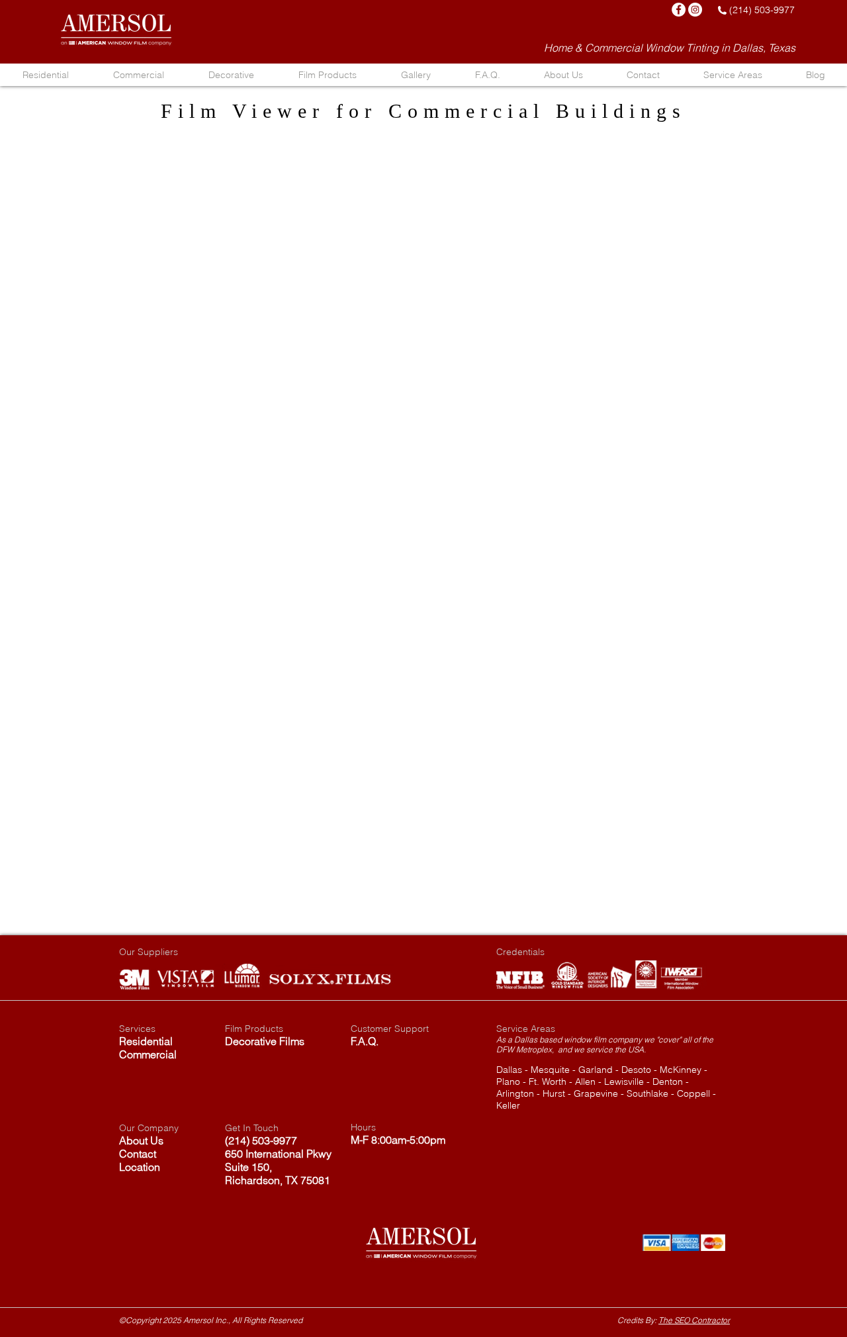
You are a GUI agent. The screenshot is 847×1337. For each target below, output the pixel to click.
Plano (508, 1081)
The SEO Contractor (694, 1320)
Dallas (509, 1070)
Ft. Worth (547, 1081)
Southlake (647, 1093)
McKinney (680, 1070)
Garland (595, 1070)
